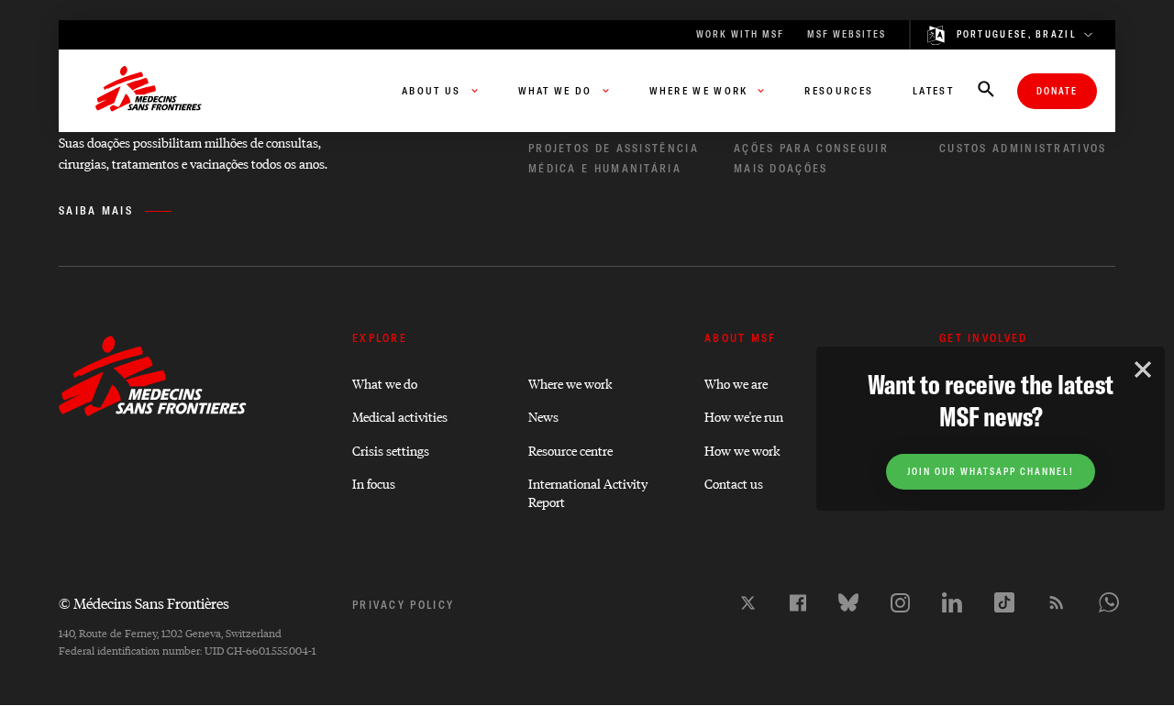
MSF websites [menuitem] (846, 34)
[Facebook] (798, 602)
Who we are (736, 382)
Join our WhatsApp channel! (990, 472)
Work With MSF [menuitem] (740, 34)
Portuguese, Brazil (1017, 34)
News (543, 415)
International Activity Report (588, 491)
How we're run (743, 415)
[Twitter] (748, 603)
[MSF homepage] (148, 91)
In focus (373, 482)
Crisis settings (390, 449)
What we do (384, 382)
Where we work (570, 382)
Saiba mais (96, 210)
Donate (1057, 91)
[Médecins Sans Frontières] (153, 411)
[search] (986, 91)
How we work (742, 449)
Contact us (733, 482)
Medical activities (400, 415)
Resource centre (570, 449)
